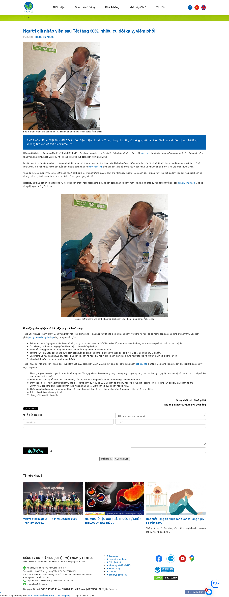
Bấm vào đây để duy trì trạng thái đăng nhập (49, 595)
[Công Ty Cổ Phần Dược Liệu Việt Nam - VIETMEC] (28, 7)
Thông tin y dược (44, 36)
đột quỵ (144, 153)
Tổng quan (113, 555)
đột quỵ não (141, 363)
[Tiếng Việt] (190, 7)
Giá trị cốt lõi (114, 562)
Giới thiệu (59, 7)
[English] (203, 7)
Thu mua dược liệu (117, 574)
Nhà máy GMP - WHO (119, 565)
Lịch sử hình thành (117, 559)
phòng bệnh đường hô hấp (41, 337)
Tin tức (160, 7)
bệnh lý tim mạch (186, 182)
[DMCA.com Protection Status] (166, 577)
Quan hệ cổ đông (85, 7)
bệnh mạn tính (95, 166)
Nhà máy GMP (137, 7)
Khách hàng (112, 7)
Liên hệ (112, 571)
